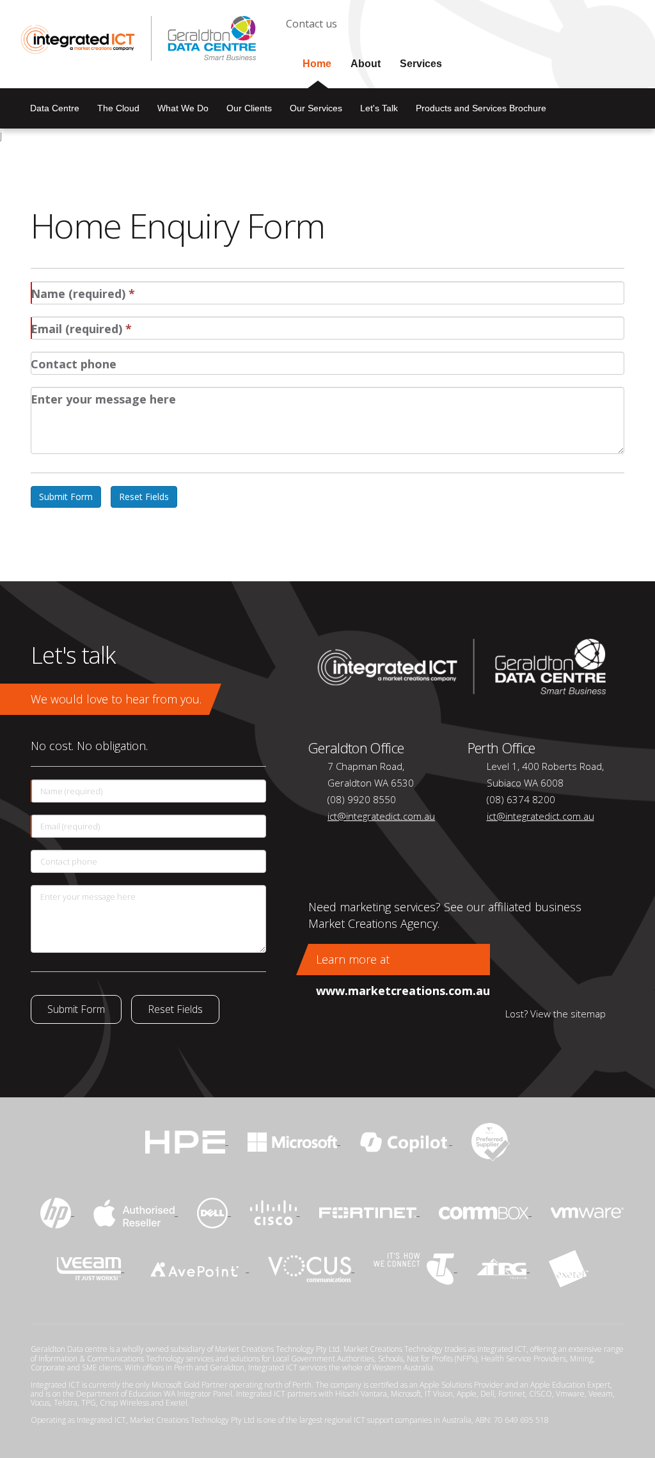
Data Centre (54, 108)
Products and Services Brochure (481, 108)
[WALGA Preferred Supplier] (490, 1140)
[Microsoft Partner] (294, 1140)
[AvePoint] (196, 1267)
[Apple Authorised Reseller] (135, 1211)
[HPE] (186, 1140)
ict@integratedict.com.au (381, 816)
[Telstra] (415, 1267)
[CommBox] (485, 1211)
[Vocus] (311, 1267)
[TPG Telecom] (503, 1267)
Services (421, 63)
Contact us (311, 24)
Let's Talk (379, 108)
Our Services (316, 108)
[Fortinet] (369, 1211)
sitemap (588, 1013)
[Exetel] (568, 1267)
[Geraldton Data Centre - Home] (457, 665)
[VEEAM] (90, 1267)
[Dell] (214, 1211)
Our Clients (249, 108)
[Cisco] (275, 1211)
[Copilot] (405, 1140)
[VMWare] (587, 1211)
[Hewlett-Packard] (57, 1211)
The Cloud (118, 108)
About (366, 63)
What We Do (183, 108)
